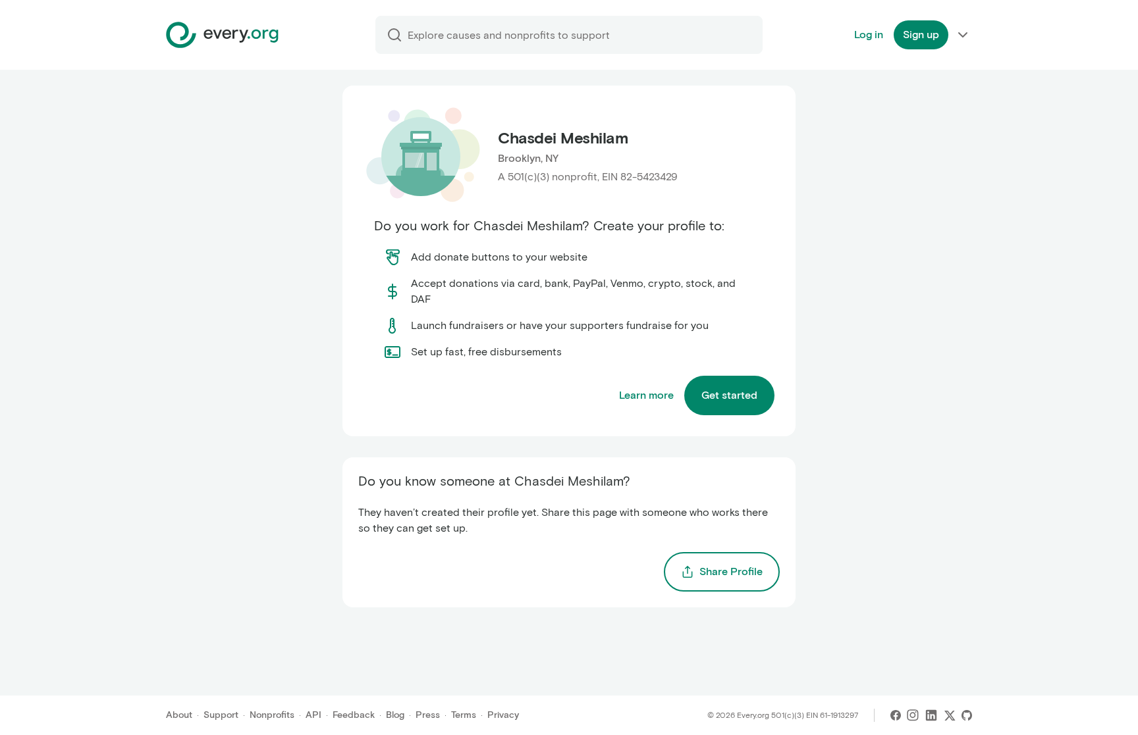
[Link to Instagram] (912, 715)
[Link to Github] (967, 715)
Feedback (354, 715)
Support (220, 715)
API (313, 715)
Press (428, 715)
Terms (463, 715)
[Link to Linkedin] (931, 715)
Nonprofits (272, 715)
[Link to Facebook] (895, 715)
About (179, 715)
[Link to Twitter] (949, 715)
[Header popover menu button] (963, 35)
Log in (868, 34)
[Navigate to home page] (222, 35)
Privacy (503, 715)
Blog (395, 715)
